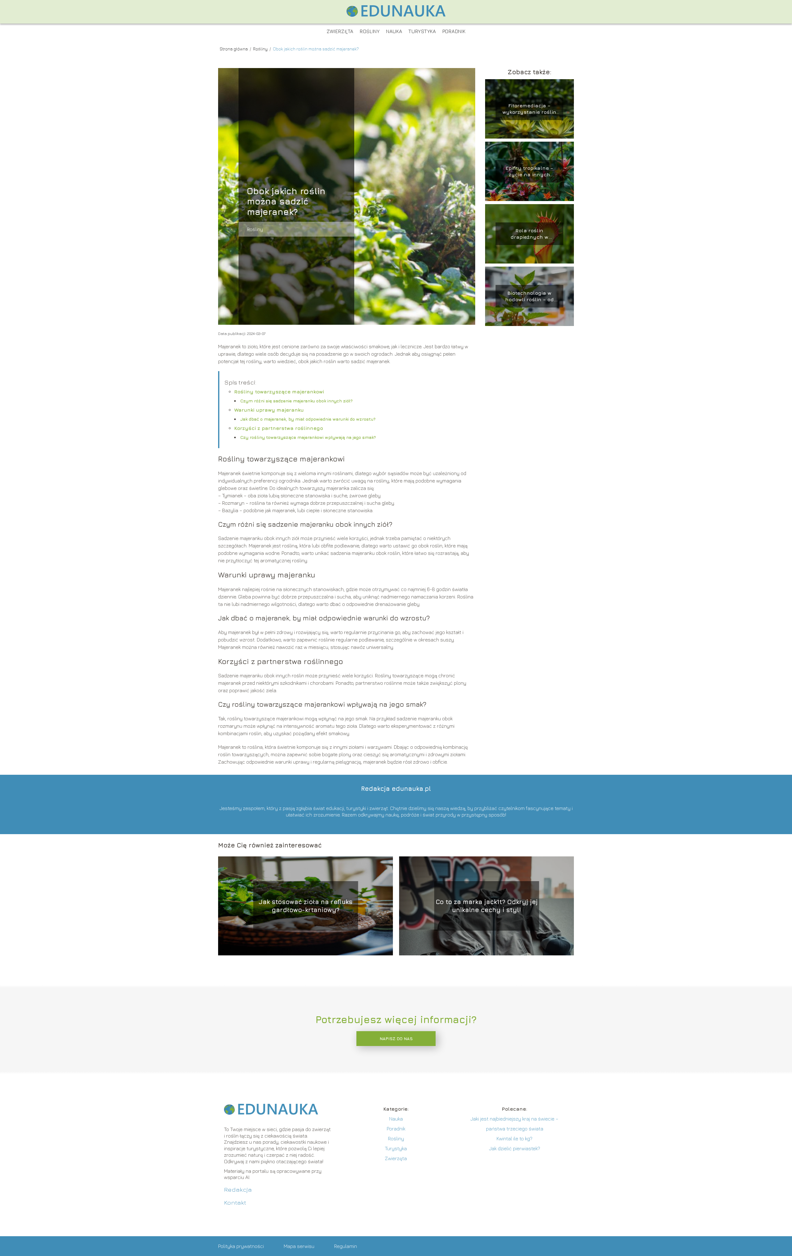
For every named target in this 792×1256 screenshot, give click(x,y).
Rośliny (370, 31)
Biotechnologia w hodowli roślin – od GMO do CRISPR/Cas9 (529, 296)
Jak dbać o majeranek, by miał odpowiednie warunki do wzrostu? (308, 419)
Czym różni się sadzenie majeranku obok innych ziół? (296, 400)
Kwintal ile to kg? (514, 1138)
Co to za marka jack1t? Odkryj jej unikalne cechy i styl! (487, 905)
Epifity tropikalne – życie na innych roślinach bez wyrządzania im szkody (529, 171)
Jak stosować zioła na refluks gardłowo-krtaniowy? (305, 905)
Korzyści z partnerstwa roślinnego (278, 428)
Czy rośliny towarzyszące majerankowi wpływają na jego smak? (308, 437)
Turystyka (422, 31)
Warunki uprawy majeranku (269, 410)
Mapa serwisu (299, 1246)
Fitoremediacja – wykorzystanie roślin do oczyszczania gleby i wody (529, 109)
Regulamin (345, 1246)
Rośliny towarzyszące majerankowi (279, 391)
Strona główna (234, 48)
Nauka (394, 31)
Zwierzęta (340, 31)
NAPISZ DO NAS (396, 1038)
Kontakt (235, 1202)
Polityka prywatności (241, 1246)
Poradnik (454, 31)
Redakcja (238, 1189)
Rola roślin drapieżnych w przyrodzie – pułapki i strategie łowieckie (529, 234)
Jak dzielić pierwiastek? (514, 1148)
